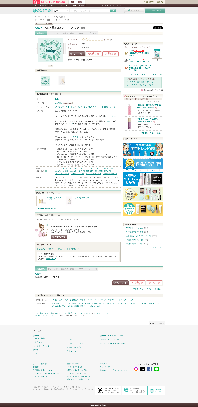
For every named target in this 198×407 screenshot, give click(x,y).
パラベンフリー (77, 174)
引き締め (143, 303)
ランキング (43, 5)
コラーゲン (59, 168)
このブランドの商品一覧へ (70, 249)
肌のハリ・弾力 (113, 303)
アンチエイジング (98, 303)
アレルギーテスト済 (93, 174)
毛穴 (62, 303)
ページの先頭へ (148, 289)
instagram (136, 369)
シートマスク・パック (107, 107)
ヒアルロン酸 (71, 168)
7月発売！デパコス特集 (134, 228)
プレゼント (71, 339)
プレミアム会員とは (40, 364)
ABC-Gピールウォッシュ (139, 61)
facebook (149, 369)
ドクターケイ (134, 59)
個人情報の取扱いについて (42, 370)
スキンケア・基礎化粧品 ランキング (141, 82)
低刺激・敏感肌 (84, 303)
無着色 (58, 171)
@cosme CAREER (113, 343)
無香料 (65, 171)
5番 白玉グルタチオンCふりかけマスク (140, 68)
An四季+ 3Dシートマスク (62, 28)
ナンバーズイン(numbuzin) (139, 66)
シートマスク (110, 116)
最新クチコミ (72, 351)
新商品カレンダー (74, 347)
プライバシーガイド (40, 377)
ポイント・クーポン (41, 346)
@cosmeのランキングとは (153, 90)
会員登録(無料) (149, 2)
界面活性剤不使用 (86, 171)
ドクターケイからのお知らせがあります (144, 59)
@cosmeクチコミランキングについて (114, 370)
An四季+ (39, 28)
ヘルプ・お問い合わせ (75, 367)
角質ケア (124, 303)
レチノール (93, 168)
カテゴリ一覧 (106, 5)
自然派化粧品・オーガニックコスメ (88, 306)
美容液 (75, 137)
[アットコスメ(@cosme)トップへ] (42, 11)
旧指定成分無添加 (110, 174)
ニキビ (68, 303)
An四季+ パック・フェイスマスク (93, 300)
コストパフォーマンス (64, 306)
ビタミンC (83, 168)
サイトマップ (105, 367)
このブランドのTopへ (47, 249)
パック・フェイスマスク (86, 107)
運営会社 (103, 364)
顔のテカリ (134, 303)
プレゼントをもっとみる (151, 133)
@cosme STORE (110, 339)
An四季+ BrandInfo (68, 103)
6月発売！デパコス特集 (134, 244)
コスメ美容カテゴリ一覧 (44, 313)
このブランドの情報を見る (44, 23)
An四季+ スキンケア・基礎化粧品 (65, 300)
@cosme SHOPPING (112, 336)
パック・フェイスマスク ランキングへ (144, 74)
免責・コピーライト (74, 364)
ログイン (160, 2)
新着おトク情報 (77, 2)
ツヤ (71, 124)
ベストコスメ (116, 5)
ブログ (60, 5)
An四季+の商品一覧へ (45, 208)
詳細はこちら (50, 259)
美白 (74, 303)
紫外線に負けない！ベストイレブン (139, 236)
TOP (35, 5)
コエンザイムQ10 (106, 168)
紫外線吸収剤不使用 (103, 171)
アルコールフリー (62, 174)
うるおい (108, 121)
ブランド (53, 5)
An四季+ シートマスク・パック (120, 300)
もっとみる (157, 248)
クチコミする (77, 53)
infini (57, 99)
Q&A (66, 5)
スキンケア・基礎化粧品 (65, 107)
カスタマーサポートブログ (76, 373)
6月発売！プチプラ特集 (134, 240)
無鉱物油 (73, 171)
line (156, 369)
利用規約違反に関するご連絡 (77, 370)
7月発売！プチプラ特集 (134, 232)
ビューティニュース (75, 343)
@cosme (42, 337)
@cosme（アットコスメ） (76, 316)
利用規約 (36, 367)
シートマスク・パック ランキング (140, 85)
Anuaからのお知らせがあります (138, 51)
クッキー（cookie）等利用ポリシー (46, 373)
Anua (131, 51)
